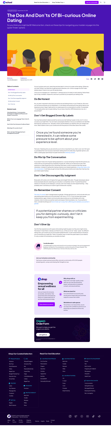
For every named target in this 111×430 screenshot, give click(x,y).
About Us (9, 421)
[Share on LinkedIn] (98, 78)
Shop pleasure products (46, 304)
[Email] (102, 78)
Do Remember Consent (14, 101)
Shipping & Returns (29, 421)
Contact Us (53, 421)
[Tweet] (95, 78)
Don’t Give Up (11, 104)
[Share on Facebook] (91, 78)
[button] (42, 2)
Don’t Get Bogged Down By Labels (16, 92)
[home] (7, 2)
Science (37, 421)
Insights (43, 421)
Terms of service (24, 416)
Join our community (91, 2)
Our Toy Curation (21, 421)
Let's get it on (43, 335)
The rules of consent (40, 194)
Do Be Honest (11, 89)
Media (47, 421)
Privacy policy (14, 416)
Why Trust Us (14, 421)
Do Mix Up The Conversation (15, 95)
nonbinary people (70, 152)
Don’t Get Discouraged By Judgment (17, 98)
